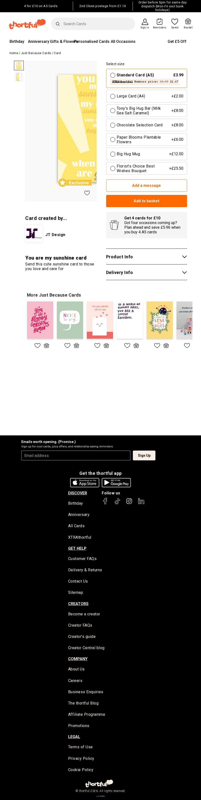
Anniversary (38, 41)
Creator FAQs (80, 625)
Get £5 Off (177, 41)
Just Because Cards (36, 53)
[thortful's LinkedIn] (141, 503)
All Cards (76, 526)
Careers (75, 680)
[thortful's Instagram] (129, 503)
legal (74, 736)
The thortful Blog (83, 703)
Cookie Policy (81, 769)
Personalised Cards (92, 41)
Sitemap (75, 592)
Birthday (17, 41)
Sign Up (144, 455)
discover (77, 493)
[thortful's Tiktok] (117, 503)
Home (14, 53)
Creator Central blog (86, 647)
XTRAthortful (79, 537)
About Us (76, 669)
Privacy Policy (81, 758)
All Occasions (123, 41)
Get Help (77, 548)
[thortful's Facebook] (105, 503)
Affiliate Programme (86, 714)
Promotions (78, 725)
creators (78, 603)
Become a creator (84, 614)
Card (57, 53)
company (78, 659)
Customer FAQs (82, 558)
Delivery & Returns (85, 570)
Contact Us (78, 581)
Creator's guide (82, 636)
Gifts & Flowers (64, 41)
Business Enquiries (85, 692)
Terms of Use (80, 747)
